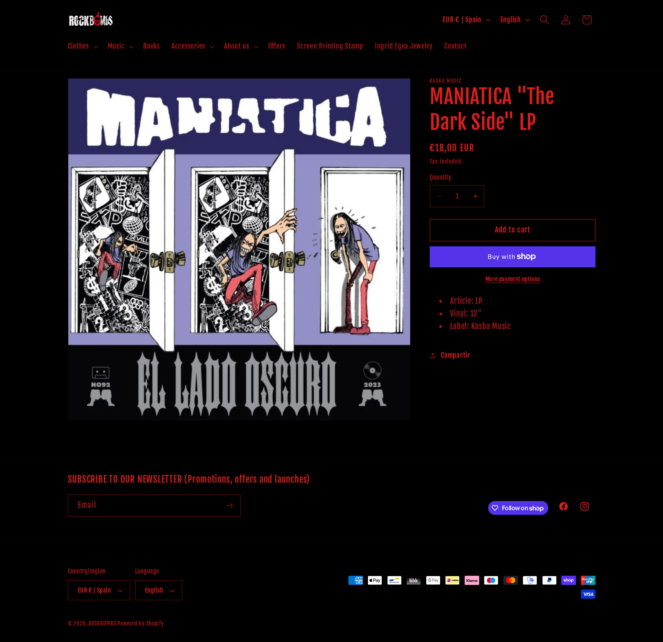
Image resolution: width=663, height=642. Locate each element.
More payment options (512, 279)
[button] (82, 46)
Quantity (440, 177)
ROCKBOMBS (102, 623)
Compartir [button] (455, 355)
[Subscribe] (229, 506)
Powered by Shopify (140, 623)
